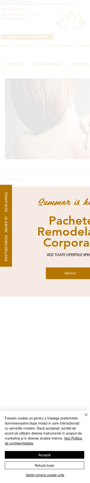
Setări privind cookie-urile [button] (45, 474)
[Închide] (83, 417)
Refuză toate (44, 465)
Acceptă (44, 454)
